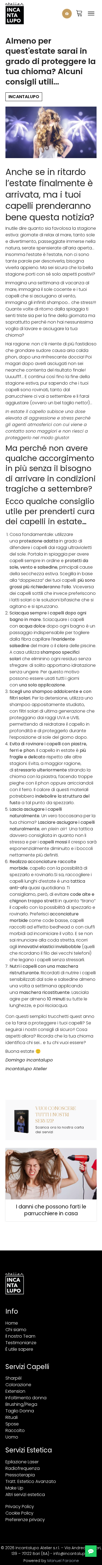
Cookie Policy (19, 1513)
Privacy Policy (19, 1506)
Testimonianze (20, 1343)
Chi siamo (15, 1329)
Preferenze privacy (25, 1519)
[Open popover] (67, 13)
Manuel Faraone (63, 1560)
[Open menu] (91, 13)
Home (11, 1323)
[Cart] (79, 13)
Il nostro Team (20, 1336)
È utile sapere (19, 1349)
